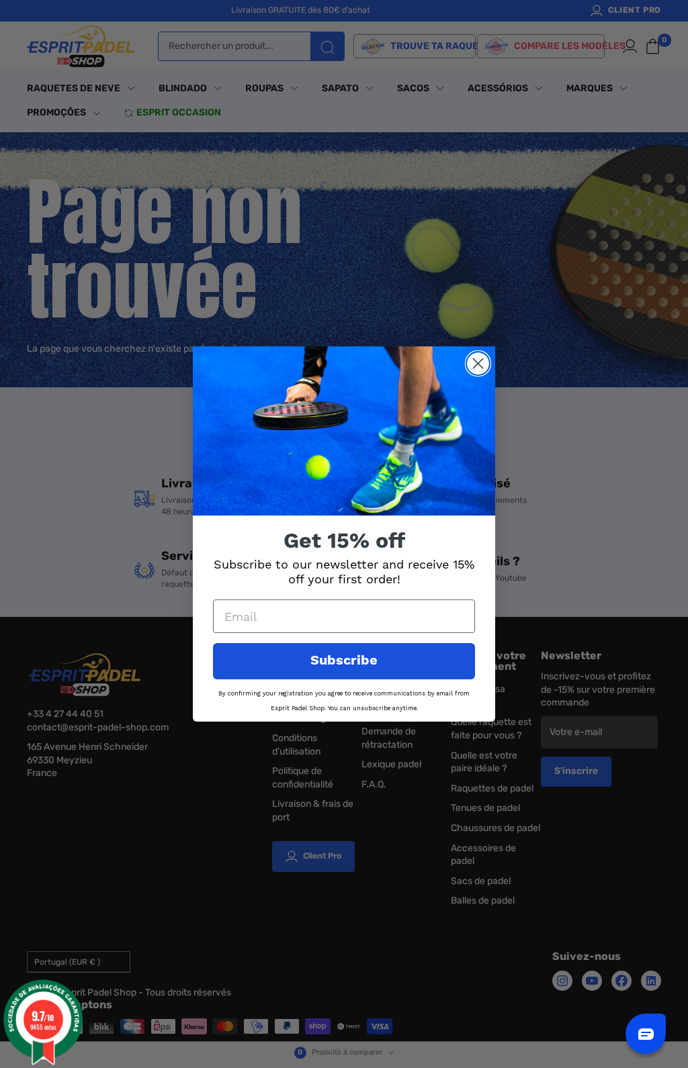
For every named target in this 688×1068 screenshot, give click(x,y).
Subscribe (344, 660)
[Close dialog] (478, 363)
